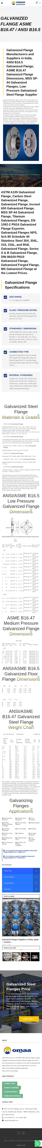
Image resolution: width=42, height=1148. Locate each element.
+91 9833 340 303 (8, 1114)
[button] (21, 851)
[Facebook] (18, 1133)
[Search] (40, 3)
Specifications (6, 174)
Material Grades (15, 174)
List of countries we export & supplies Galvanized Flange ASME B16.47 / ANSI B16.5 (20, 851)
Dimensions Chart (26, 174)
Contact (12, 1071)
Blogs (16, 1071)
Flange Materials (11, 1092)
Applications (5, 176)
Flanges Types (9, 1083)
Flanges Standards (11, 1088)
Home (4, 1071)
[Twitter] (23, 1133)
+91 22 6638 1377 (9, 1117)
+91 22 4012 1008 (21, 1117)
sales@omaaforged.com (11, 1120)
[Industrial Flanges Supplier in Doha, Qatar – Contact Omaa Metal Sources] (21, 917)
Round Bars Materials (12, 1096)
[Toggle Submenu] (36, 871)
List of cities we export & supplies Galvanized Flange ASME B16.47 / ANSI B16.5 (18, 857)
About (7, 1071)
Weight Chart (36, 174)
